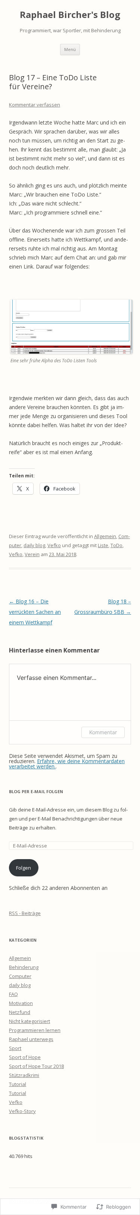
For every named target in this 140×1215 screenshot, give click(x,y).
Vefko (54, 545)
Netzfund (19, 1012)
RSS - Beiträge (25, 913)
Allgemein (105, 536)
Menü (70, 49)
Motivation (21, 1003)
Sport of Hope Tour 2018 (36, 1066)
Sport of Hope (25, 1057)
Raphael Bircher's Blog (70, 15)
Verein (32, 554)
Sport (15, 1048)
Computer (20, 976)
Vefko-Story (22, 1111)
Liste (103, 545)
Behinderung (23, 967)
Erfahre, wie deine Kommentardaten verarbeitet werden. (67, 764)
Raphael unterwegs (31, 1039)
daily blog (34, 545)
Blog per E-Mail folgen (36, 791)
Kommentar (103, 732)
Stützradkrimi (24, 1075)
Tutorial (17, 1084)
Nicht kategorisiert (29, 1021)
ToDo (116, 545)
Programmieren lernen (34, 1030)
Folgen (23, 867)
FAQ (13, 994)
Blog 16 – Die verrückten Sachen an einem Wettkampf (35, 612)
